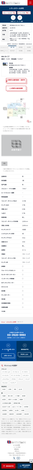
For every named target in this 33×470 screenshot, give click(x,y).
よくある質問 (17, 447)
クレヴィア (13, 383)
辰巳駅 (4, 399)
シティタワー (26, 375)
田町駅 (11, 410)
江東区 (9, 389)
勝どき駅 (10, 396)
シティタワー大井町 (11, 322)
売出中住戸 (12, 50)
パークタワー (25, 372)
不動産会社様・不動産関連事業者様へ (17, 453)
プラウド (13, 379)
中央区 (4, 389)
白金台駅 (26, 414)
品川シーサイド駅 (16, 406)
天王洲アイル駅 (6, 406)
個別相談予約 (10, 466)
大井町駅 (26, 406)
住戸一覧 (12, 47)
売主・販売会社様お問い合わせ (17, 455)
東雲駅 (21, 399)
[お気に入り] (13, 17)
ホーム (3, 322)
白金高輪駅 (19, 414)
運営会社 (17, 451)
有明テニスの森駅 (12, 399)
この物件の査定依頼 (16, 88)
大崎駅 (22, 410)
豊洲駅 (23, 396)
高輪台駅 (11, 414)
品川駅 (16, 410)
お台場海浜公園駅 (6, 403)
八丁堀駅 (17, 396)
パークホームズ (6, 372)
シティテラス (5, 379)
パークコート (16, 372)
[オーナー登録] (19, 17)
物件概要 (20, 47)
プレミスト (5, 383)
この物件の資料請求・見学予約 (15, 80)
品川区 (20, 389)
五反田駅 (4, 414)
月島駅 (4, 396)
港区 (15, 389)
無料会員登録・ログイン (26, 466)
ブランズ (20, 379)
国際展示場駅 (17, 403)
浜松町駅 (4, 410)
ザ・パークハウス (15, 375)
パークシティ (5, 375)
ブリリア (27, 379)
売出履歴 (20, 50)
